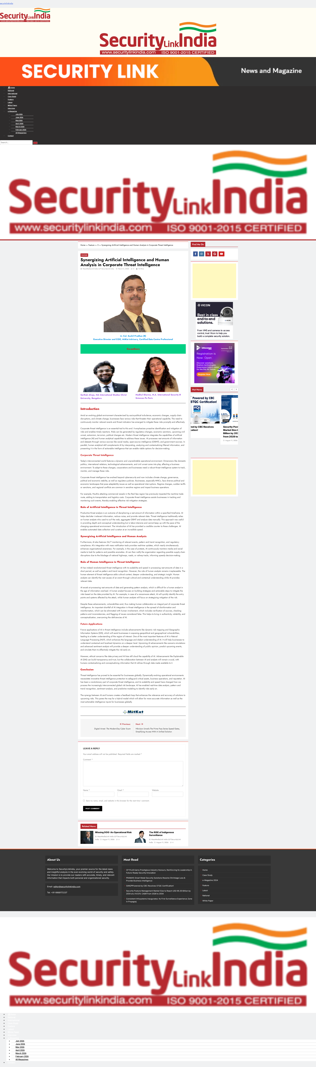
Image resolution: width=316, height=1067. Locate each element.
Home (205, 870)
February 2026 (21, 130)
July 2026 (19, 114)
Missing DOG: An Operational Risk (113, 832)
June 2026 (19, 117)
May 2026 (19, 120)
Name (86, 790)
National (11, 91)
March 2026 (20, 127)
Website (155, 790)
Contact (11, 136)
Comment (88, 759)
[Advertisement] (214, 281)
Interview (11, 108)
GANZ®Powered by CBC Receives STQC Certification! (150, 886)
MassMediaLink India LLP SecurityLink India (98, 268)
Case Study (12, 96)
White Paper (12, 105)
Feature (11, 99)
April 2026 (19, 123)
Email (121, 790)
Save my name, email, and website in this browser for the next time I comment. (118, 800)
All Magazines (21, 133)
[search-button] (35, 143)
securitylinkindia (6, 3)
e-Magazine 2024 (210, 880)
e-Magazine (12, 111)
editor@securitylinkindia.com (66, 886)
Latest (10, 102)
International (12, 93)
